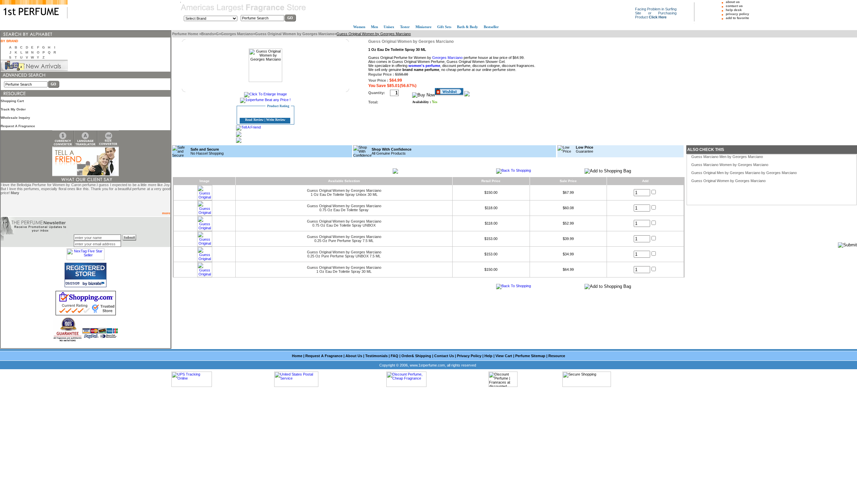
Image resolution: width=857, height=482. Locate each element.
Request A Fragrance (18, 126)
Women (359, 27)
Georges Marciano (237, 34)
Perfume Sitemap (530, 356)
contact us (734, 6)
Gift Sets (444, 27)
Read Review (254, 120)
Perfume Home (185, 34)
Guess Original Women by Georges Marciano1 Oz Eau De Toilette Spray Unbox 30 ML (344, 192)
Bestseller (491, 27)
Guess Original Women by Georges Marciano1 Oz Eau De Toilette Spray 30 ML (344, 269)
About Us (353, 356)
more (166, 213)
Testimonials (376, 356)
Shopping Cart (12, 101)
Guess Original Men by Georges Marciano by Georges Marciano (744, 173)
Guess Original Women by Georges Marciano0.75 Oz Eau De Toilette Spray (344, 208)
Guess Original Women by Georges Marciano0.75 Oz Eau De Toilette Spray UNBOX (344, 223)
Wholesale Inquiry (15, 117)
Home (297, 356)
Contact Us (444, 356)
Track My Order (13, 109)
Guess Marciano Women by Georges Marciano (729, 165)
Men (374, 27)
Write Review (275, 120)
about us (733, 2)
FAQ (394, 356)
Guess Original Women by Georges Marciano (294, 34)
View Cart (503, 356)
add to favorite (737, 18)
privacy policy (737, 14)
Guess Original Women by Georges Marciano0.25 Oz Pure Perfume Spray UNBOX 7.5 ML (344, 254)
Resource (556, 356)
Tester (405, 27)
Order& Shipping (416, 356)
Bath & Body (467, 27)
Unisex (389, 27)
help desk (734, 10)
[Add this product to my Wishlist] (449, 95)
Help (488, 356)
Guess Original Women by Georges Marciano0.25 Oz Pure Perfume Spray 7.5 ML (344, 239)
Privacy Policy (469, 356)
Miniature (423, 27)
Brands (207, 34)
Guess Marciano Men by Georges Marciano (727, 157)
